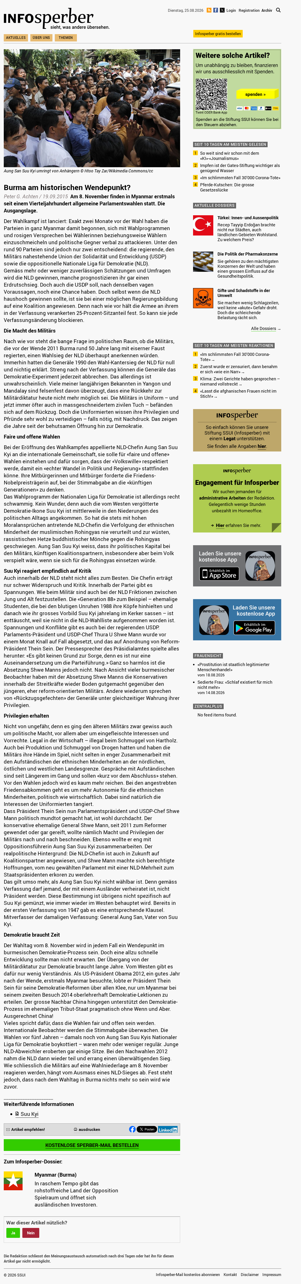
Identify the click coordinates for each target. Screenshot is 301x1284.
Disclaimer (250, 1274)
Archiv (266, 10)
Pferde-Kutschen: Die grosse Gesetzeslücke (227, 187)
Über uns (41, 37)
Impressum (271, 1274)
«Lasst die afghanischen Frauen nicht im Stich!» (238, 393)
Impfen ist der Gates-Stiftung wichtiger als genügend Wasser (240, 168)
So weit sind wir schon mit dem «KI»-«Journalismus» (229, 155)
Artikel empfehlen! (28, 1129)
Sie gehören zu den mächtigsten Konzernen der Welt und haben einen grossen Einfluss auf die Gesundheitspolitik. (248, 268)
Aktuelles (16, 37)
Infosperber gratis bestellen (218, 33)
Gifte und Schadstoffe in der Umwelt (244, 293)
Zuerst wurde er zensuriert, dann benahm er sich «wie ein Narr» (238, 369)
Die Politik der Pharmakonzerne (248, 254)
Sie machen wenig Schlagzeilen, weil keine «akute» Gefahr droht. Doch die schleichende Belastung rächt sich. (248, 310)
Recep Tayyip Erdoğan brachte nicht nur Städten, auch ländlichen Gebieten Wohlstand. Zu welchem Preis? (248, 232)
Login (231, 10)
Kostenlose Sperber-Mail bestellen (92, 1145)
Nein (31, 1232)
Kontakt (230, 1274)
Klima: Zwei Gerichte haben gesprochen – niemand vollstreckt (240, 381)
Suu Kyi (30, 1113)
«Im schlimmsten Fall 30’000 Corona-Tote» (240, 177)
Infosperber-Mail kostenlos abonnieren (188, 1274)
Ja (13, 1232)
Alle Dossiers (263, 328)
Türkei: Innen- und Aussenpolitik (248, 217)
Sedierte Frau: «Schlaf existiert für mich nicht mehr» (235, 684)
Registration (249, 10)
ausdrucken (89, 1129)
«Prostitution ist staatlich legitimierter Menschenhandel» (233, 667)
